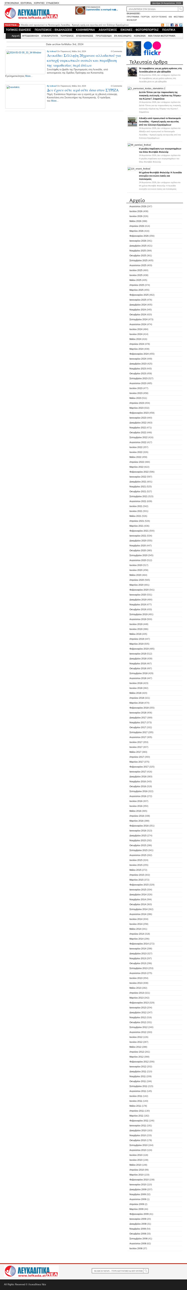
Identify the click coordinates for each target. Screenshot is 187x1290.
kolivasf (53, 51)
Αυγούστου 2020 (137, 560)
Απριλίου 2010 (136, 1170)
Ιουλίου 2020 (135, 565)
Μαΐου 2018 (135, 693)
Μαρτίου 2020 (136, 585)
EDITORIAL (26, 3)
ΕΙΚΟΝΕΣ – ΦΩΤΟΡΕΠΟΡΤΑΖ (140, 29)
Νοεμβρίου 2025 (137, 250)
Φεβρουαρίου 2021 (139, 531)
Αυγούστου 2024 (137, 324)
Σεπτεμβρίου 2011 (138, 1086)
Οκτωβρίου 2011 (137, 1081)
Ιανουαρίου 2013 (137, 1007)
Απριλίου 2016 (136, 816)
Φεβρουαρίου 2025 (139, 295)
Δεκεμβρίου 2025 (137, 245)
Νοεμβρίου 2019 (137, 604)
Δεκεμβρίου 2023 (137, 363)
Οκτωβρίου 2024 (137, 314)
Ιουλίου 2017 (135, 742)
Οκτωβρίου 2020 (137, 550)
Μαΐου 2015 (135, 870)
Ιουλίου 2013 (135, 978)
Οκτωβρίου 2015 (137, 845)
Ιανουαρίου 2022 (137, 477)
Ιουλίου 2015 (135, 860)
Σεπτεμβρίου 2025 (138, 260)
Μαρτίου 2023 (136, 408)
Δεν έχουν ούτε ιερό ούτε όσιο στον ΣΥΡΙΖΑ (83, 90)
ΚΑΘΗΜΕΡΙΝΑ (85, 29)
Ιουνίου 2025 (135, 275)
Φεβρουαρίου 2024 (139, 354)
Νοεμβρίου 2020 (137, 545)
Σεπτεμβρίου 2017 (138, 732)
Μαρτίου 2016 (136, 821)
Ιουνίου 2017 (135, 747)
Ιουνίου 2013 (135, 983)
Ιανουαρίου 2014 (137, 948)
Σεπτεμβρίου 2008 (138, 1238)
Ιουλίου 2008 (135, 1248)
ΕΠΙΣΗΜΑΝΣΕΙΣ (93, 7)
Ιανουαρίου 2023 (137, 418)
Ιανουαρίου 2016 (137, 830)
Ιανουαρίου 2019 (137, 653)
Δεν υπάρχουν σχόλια (159, 78)
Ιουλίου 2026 (135, 211)
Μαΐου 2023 (135, 398)
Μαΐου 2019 (135, 634)
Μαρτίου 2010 (136, 1174)
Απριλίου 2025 (136, 285)
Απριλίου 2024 (136, 344)
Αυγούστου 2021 (137, 501)
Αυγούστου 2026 (137, 206)
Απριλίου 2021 (136, 521)
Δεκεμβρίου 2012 (137, 1012)
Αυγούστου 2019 (137, 619)
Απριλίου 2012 (136, 1052)
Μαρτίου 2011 (136, 1116)
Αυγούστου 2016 (137, 796)
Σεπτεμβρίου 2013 (138, 968)
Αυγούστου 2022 (137, 442)
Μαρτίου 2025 (136, 290)
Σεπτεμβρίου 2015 (138, 850)
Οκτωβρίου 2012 (137, 1022)
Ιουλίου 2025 (135, 270)
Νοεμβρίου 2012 (137, 1017)
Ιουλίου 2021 (135, 506)
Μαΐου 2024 (135, 339)
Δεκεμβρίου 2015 (137, 835)
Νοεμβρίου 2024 (137, 309)
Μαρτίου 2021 (136, 526)
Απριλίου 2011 (136, 1111)
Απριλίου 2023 (136, 403)
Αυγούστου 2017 (137, 737)
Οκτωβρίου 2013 (137, 963)
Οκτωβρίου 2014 (137, 904)
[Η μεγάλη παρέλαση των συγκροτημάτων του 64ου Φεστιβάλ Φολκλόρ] (139, 145)
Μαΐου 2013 (135, 988)
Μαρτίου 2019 (136, 644)
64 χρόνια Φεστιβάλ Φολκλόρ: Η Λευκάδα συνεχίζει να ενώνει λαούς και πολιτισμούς (160, 175)
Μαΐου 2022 (135, 457)
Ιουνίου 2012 (135, 1042)
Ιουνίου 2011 (135, 1101)
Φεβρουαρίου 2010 (139, 1179)
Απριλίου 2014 (136, 934)
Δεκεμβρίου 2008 (137, 1224)
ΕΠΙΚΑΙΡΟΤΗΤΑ (49, 35)
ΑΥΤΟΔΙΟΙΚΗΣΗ (30, 35)
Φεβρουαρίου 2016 (139, 826)
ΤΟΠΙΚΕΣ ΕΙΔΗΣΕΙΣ (18, 29)
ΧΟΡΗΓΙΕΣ (39, 3)
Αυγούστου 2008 (137, 1243)
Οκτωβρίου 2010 (137, 1140)
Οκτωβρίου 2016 (137, 786)
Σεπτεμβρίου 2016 (138, 791)
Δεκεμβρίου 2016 (137, 776)
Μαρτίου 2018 (136, 703)
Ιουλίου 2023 (135, 388)
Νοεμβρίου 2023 (137, 368)
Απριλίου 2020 (136, 580)
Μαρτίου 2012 (136, 1057)
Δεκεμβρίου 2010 (137, 1130)
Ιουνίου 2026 (135, 216)
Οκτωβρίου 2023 (137, 373)
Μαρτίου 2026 (136, 231)
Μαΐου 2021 (135, 516)
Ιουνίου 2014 (135, 924)
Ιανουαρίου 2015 (137, 889)
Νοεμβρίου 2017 (137, 722)
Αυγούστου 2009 (137, 1199)
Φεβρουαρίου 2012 (139, 1061)
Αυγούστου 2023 (137, 383)
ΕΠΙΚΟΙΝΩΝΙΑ (12, 3)
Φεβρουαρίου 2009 (139, 1214)
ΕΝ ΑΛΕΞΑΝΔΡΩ (122, 35)
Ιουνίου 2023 (135, 393)
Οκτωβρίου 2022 (137, 432)
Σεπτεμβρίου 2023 (138, 378)
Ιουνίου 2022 (135, 452)
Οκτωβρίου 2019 (137, 609)
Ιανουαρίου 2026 (137, 241)
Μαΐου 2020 (135, 575)
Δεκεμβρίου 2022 (137, 422)
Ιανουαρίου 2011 (137, 1125)
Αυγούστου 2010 (137, 1150)
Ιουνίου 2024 (135, 334)
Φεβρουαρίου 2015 (139, 884)
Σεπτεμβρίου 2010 (138, 1145)
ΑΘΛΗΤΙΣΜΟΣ (108, 29)
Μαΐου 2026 (135, 221)
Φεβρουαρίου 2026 (139, 236)
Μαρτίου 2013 (136, 998)
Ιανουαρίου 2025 (137, 300)
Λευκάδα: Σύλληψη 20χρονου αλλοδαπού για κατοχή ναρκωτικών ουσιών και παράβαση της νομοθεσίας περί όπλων (84, 60)
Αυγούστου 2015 (137, 855)
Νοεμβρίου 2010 (137, 1135)
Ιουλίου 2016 (135, 801)
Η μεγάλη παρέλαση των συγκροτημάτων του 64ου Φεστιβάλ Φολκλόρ (54, 26)
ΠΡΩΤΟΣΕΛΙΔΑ (104, 35)
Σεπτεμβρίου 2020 (138, 555)
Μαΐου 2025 (135, 280)
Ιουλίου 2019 (135, 624)
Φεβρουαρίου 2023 (139, 413)
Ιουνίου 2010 (135, 1160)
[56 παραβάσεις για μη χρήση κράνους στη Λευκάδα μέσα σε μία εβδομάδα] (132, 76)
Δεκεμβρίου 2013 (137, 953)
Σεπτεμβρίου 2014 (138, 909)
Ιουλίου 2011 (135, 1096)
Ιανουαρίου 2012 (137, 1066)
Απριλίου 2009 (136, 1204)
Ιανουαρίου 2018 (137, 712)
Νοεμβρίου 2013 (137, 958)
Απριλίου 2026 (136, 226)
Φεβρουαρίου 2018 (139, 708)
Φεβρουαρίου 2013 (139, 1002)
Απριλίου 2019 (136, 639)
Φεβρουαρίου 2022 (139, 472)
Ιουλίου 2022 (135, 447)
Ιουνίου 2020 (135, 570)
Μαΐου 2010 (135, 1165)
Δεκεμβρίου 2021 (137, 481)
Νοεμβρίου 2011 (137, 1076)
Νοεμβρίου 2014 (137, 899)
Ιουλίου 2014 (135, 919)
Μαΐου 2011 (135, 1106)
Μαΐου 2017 (135, 752)
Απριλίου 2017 (136, 757)
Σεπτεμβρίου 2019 (138, 614)
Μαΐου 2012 (135, 1047)
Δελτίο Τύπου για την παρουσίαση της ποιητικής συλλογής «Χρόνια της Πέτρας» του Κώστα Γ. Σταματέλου (160, 95)
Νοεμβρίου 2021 (137, 486)
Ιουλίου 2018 (135, 683)
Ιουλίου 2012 (135, 1037)
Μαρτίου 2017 (136, 762)
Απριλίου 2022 (136, 462)
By (48, 51)
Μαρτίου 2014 (136, 939)
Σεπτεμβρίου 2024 (138, 319)
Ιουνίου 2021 (135, 511)
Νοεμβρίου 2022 (137, 427)
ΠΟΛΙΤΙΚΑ (168, 29)
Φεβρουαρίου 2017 (139, 767)
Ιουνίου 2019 (135, 629)
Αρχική (16, 35)
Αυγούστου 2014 (137, 914)
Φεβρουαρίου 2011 (138, 1120)
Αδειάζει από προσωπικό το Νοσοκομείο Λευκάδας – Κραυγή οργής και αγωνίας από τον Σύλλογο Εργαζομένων (160, 121)
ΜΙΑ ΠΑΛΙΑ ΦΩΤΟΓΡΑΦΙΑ (161, 35)
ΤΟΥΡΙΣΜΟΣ (67, 35)
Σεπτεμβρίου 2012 (138, 1027)
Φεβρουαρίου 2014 (139, 943)
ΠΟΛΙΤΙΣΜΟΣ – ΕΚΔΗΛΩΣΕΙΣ (53, 29)
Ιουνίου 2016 (135, 806)
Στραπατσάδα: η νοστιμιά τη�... (102, 9)
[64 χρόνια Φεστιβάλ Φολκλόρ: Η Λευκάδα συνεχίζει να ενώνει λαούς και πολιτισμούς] (139, 168)
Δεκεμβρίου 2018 (137, 658)
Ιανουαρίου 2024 (137, 359)
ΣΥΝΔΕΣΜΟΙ (52, 3)
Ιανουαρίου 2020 (137, 594)
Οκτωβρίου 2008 (137, 1233)
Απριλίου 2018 (136, 698)
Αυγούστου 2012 (137, 1032)
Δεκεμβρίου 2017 (137, 717)
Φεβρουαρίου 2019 (139, 649)
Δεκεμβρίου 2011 (137, 1071)
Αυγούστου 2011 (137, 1091)
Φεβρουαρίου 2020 (139, 590)
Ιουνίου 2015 (135, 865)
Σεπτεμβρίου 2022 (138, 437)
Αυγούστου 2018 (137, 678)
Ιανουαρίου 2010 (137, 1184)
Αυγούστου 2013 (137, 973)
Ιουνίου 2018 (135, 688)
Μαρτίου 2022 (136, 467)
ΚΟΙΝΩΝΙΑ (140, 35)
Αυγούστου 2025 (137, 265)
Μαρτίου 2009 (136, 1209)
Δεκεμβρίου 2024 (137, 304)
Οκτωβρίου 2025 (137, 255)
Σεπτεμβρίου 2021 (138, 496)
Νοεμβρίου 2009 (137, 1194)
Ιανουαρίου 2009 (137, 1219)
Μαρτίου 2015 (136, 880)
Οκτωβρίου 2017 (137, 727)
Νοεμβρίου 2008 (137, 1229)
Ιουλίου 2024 (135, 329)
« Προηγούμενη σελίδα (27, 116)
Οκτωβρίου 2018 (137, 668)
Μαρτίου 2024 (136, 349)
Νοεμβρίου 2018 (137, 663)
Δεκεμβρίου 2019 (137, 599)
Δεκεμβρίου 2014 (137, 894)
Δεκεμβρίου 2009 (137, 1189)
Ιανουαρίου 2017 (137, 771)
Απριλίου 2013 (136, 993)
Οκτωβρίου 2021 (137, 491)
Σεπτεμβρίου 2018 (138, 673)
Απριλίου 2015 (136, 875)
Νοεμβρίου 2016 (137, 781)
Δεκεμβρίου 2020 (137, 540)
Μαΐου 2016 (135, 811)
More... (29, 76)
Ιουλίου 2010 (135, 1155)
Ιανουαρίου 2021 (137, 535)
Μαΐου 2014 (135, 929)
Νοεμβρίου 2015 (137, 840)
